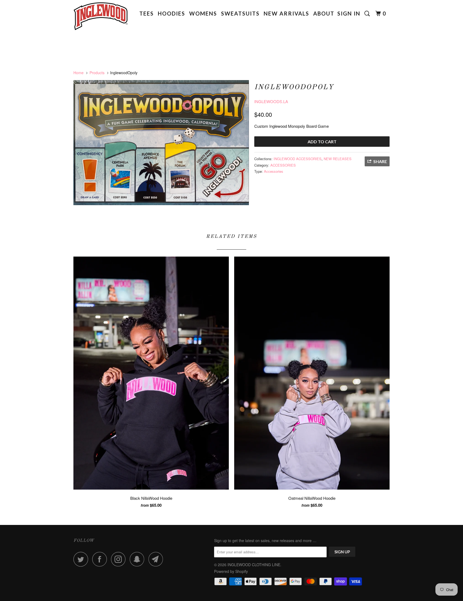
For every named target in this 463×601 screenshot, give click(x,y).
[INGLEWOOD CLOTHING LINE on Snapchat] (138, 559)
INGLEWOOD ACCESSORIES (298, 158)
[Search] (367, 13)
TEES (146, 13)
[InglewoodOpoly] (161, 142)
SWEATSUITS (240, 13)
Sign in (348, 13)
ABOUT (323, 13)
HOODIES (171, 13)
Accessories (273, 171)
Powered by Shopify (231, 571)
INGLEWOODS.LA (271, 101)
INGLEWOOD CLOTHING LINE (253, 564)
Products (96, 72)
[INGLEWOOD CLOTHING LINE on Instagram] (120, 559)
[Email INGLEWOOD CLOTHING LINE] (157, 559)
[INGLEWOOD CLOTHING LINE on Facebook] (101, 559)
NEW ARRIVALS (286, 13)
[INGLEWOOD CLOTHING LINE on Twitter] (82, 559)
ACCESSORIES (283, 165)
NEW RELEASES (338, 158)
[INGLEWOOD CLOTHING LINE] (100, 18)
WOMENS (203, 13)
